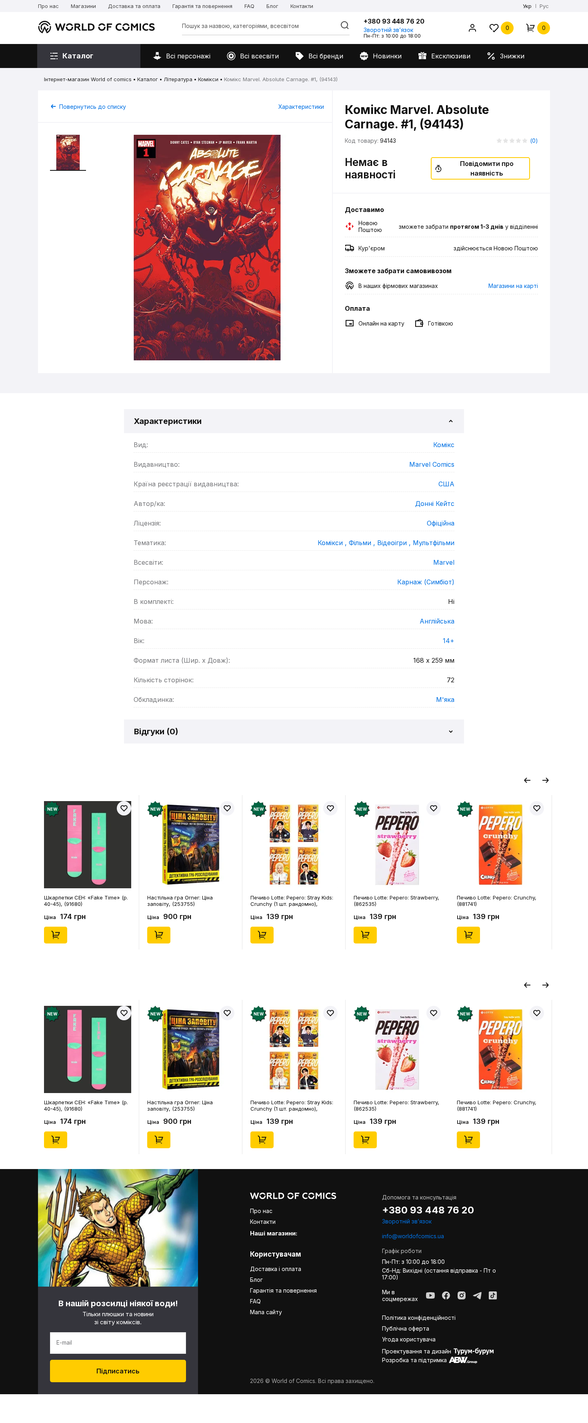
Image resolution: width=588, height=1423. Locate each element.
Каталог (147, 79)
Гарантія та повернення (202, 6)
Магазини (83, 6)
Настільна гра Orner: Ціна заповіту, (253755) (180, 900)
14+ (448, 641)
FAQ (249, 6)
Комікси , (333, 543)
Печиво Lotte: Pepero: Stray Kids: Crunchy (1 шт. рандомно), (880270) (291, 900)
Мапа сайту (266, 1312)
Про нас (48, 6)
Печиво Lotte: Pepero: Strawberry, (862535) (396, 900)
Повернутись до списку (92, 106)
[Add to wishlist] (124, 808)
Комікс (443, 445)
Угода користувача (409, 1339)
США (446, 484)
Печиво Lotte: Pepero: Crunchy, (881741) (496, 900)
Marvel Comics (431, 464)
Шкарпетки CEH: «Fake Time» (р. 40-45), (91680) (86, 900)
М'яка (445, 700)
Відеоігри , (395, 543)
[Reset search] (345, 25)
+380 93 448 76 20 (394, 21)
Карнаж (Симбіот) (425, 582)
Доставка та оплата (134, 6)
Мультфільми (433, 543)
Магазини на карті (513, 285)
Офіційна (440, 523)
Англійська (437, 621)
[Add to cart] (55, 935)
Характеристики (301, 106)
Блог (272, 6)
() (534, 140)
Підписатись (118, 1371)
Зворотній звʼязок (388, 29)
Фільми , (363, 543)
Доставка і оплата (275, 1268)
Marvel (443, 562)
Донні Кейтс (434, 504)
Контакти (301, 6)
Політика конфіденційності (419, 1317)
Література (178, 79)
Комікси (208, 79)
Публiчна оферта (405, 1328)
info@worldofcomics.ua (413, 1236)
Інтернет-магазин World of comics (88, 79)
